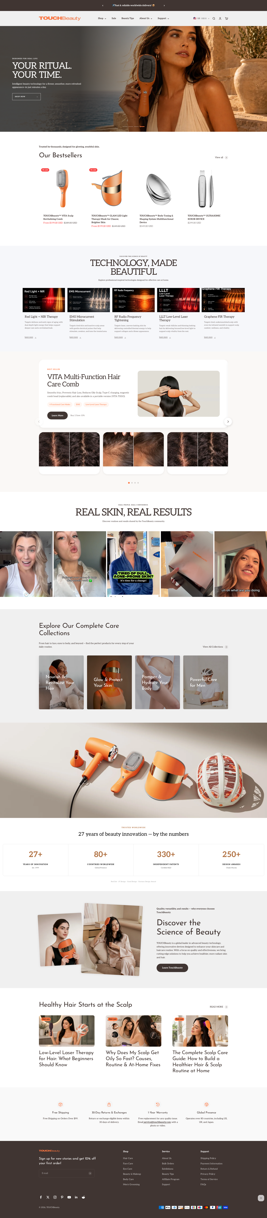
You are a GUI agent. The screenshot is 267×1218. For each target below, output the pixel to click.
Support (162, 18)
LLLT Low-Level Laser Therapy (173, 318)
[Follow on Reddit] (83, 1197)
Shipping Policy (208, 1158)
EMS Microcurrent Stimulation (82, 318)
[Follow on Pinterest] (62, 1197)
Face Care (128, 1163)
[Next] (164, 5)
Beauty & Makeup (132, 1174)
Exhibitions (167, 1169)
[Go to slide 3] (136, 126)
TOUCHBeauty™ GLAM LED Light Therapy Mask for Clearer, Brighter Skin (109, 219)
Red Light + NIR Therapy (41, 317)
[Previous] (102, 5)
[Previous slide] (39, 422)
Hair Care (128, 1158)
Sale (114, 18)
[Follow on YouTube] (69, 1197)
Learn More (57, 415)
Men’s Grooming (131, 1184)
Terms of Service (209, 1179)
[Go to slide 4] (142, 126)
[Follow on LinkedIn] (76, 1197)
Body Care (128, 1179)
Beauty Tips (128, 18)
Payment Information (211, 1163)
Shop (100, 18)
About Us (144, 18)
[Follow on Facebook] (41, 1197)
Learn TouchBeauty (172, 967)
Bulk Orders (168, 1163)
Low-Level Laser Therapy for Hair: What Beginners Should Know (66, 1058)
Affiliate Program (170, 1179)
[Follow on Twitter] (48, 1197)
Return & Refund (209, 1169)
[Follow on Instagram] (55, 1197)
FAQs (203, 1184)
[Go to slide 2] (130, 126)
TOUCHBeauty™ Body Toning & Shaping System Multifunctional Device (156, 219)
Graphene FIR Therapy (219, 317)
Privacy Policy (208, 1174)
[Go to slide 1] (125, 126)
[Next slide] (228, 422)
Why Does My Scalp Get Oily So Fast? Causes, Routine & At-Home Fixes (133, 1058)
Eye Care (127, 1169)
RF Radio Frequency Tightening (127, 318)
